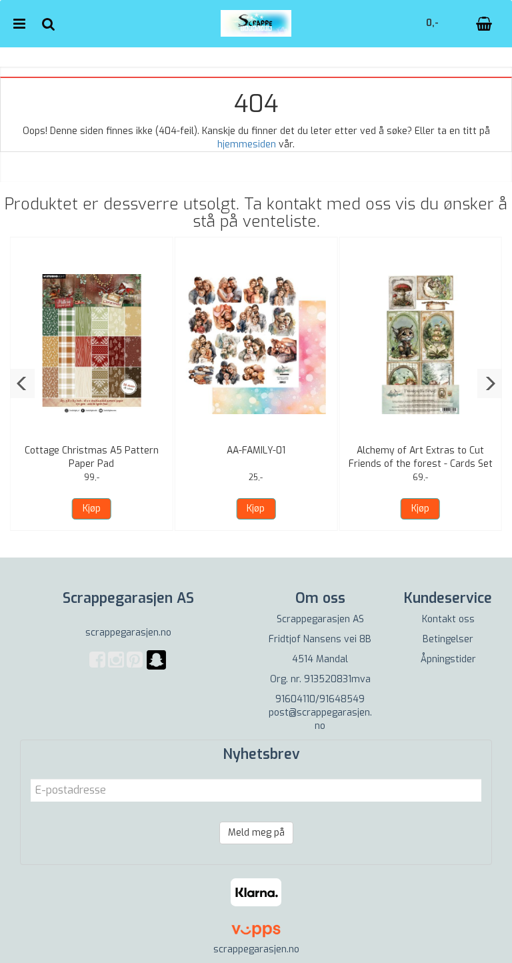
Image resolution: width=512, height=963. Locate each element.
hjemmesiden (246, 144)
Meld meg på (256, 832)
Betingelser (448, 639)
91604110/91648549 (320, 699)
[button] (22, 383)
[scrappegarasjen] (156, 668)
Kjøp (92, 508)
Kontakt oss (448, 619)
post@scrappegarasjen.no (320, 719)
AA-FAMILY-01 (256, 450)
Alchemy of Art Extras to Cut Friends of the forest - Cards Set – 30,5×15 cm (421, 464)
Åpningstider (448, 659)
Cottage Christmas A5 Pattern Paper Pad (92, 457)
